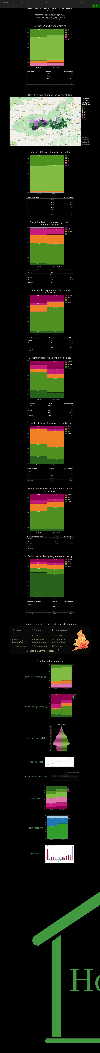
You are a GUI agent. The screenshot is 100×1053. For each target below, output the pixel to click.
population (64, 2)
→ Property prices (35, 761)
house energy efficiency (30, 2)
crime (39, 2)
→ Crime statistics (35, 853)
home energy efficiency (16, 2)
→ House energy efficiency (35, 706)
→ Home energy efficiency (35, 676)
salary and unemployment (85, 2)
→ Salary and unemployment (35, 775)
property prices (73, 2)
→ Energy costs (35, 797)
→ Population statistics (37, 737)
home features (55, 2)
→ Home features (35, 827)
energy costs (46, 2)
